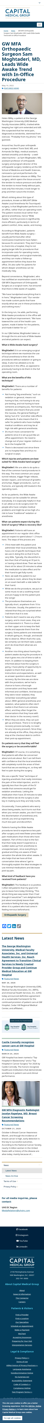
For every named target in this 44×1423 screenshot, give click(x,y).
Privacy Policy (10, 1186)
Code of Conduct (21, 1384)
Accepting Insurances (22, 1337)
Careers (22, 1302)
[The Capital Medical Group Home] (21, 13)
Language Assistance (22, 1369)
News (13, 31)
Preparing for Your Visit (22, 1341)
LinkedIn (23, 1246)
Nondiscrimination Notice (22, 1373)
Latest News (11, 1170)
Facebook (23, 1229)
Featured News (11, 88)
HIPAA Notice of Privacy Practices (20, 1365)
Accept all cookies (12, 1418)
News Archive (12, 1176)
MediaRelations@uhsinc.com (16, 1210)
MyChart (22, 1333)
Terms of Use (10, 1181)
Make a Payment (22, 1330)
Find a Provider (22, 1314)
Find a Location (22, 1318)
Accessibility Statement (22, 1380)
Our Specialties (22, 1322)
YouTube (23, 1240)
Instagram (23, 1235)
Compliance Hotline (22, 1388)
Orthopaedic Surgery (15, 914)
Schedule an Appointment (22, 1326)
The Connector (22, 1298)
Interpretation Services (22, 1345)
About (22, 1290)
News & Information (22, 1294)
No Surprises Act (22, 1377)
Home (6, 31)
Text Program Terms (21, 1392)
